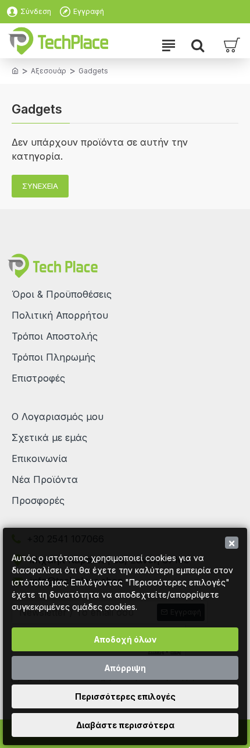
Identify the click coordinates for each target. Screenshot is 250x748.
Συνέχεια (40, 185)
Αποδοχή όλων (125, 639)
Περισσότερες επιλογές (125, 696)
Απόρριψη (125, 668)
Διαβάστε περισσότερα (125, 725)
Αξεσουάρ (48, 70)
